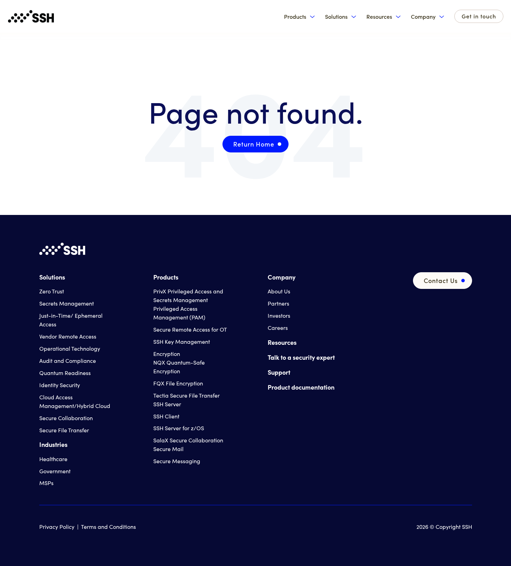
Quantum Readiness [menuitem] (65, 372)
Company (423, 16)
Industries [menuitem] (53, 444)
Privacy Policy (56, 526)
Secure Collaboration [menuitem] (66, 418)
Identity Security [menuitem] (59, 385)
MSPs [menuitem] (46, 482)
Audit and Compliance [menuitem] (67, 360)
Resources (379, 16)
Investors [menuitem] (279, 315)
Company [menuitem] (281, 277)
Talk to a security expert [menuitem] (301, 357)
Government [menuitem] (55, 471)
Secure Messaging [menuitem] (176, 461)
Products (295, 16)
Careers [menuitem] (278, 327)
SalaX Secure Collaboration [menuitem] (188, 440)
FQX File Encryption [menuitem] (178, 383)
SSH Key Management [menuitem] (181, 341)
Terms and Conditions (108, 526)
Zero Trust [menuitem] (51, 291)
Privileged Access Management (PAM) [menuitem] (179, 313)
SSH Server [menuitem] (167, 404)
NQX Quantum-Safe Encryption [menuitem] (179, 367)
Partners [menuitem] (278, 303)
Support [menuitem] (279, 372)
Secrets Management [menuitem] (66, 303)
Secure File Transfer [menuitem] (64, 430)
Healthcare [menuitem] (53, 459)
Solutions (336, 16)
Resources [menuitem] (282, 342)
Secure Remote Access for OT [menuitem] (190, 329)
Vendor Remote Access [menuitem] (67, 336)
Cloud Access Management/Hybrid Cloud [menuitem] (74, 401)
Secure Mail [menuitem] (168, 448)
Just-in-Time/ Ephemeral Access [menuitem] (71, 320)
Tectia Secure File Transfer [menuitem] (186, 395)
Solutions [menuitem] (52, 277)
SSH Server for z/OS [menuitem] (178, 428)
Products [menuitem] (165, 277)
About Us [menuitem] (279, 291)
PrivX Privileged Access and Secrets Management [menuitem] (188, 295)
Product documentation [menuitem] (301, 387)
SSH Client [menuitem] (166, 416)
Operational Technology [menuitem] (69, 348)
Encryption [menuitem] (166, 353)
